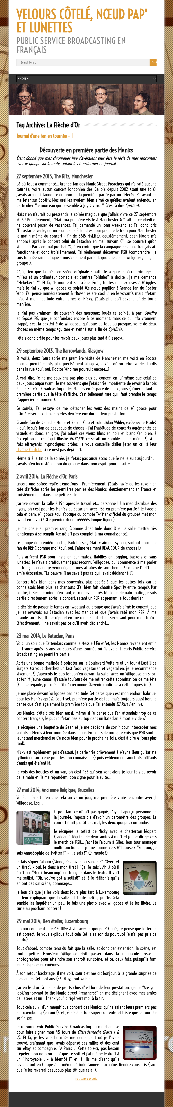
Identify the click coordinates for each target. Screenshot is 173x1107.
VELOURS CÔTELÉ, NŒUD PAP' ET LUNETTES (82, 21)
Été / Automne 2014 (86, 1079)
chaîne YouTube (29, 449)
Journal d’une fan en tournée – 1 (44, 136)
